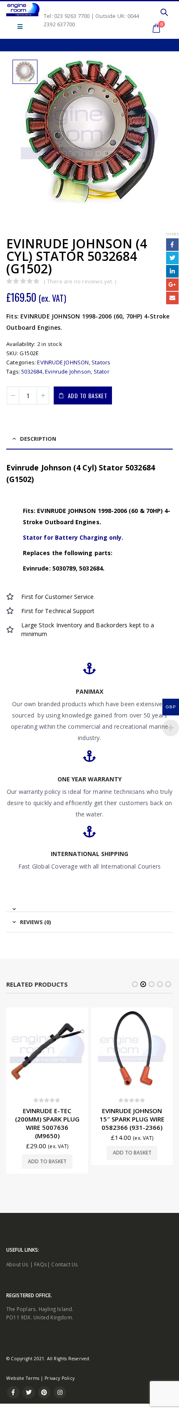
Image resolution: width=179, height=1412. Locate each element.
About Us (17, 1264)
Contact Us (64, 1264)
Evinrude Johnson (68, 371)
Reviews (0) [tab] (35, 922)
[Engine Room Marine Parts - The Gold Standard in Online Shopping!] (23, 9)
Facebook (172, 244)
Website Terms (23, 1378)
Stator (101, 371)
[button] (135, 984)
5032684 (31, 371)
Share (172, 234)
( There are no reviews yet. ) (80, 281)
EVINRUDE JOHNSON (63, 362)
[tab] (89, 905)
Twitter (172, 258)
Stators (101, 362)
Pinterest (44, 1392)
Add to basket (87, 395)
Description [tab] (38, 438)
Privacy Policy (60, 1378)
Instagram (60, 1392)
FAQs (40, 1264)
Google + (172, 284)
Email (172, 298)
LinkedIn (172, 271)
